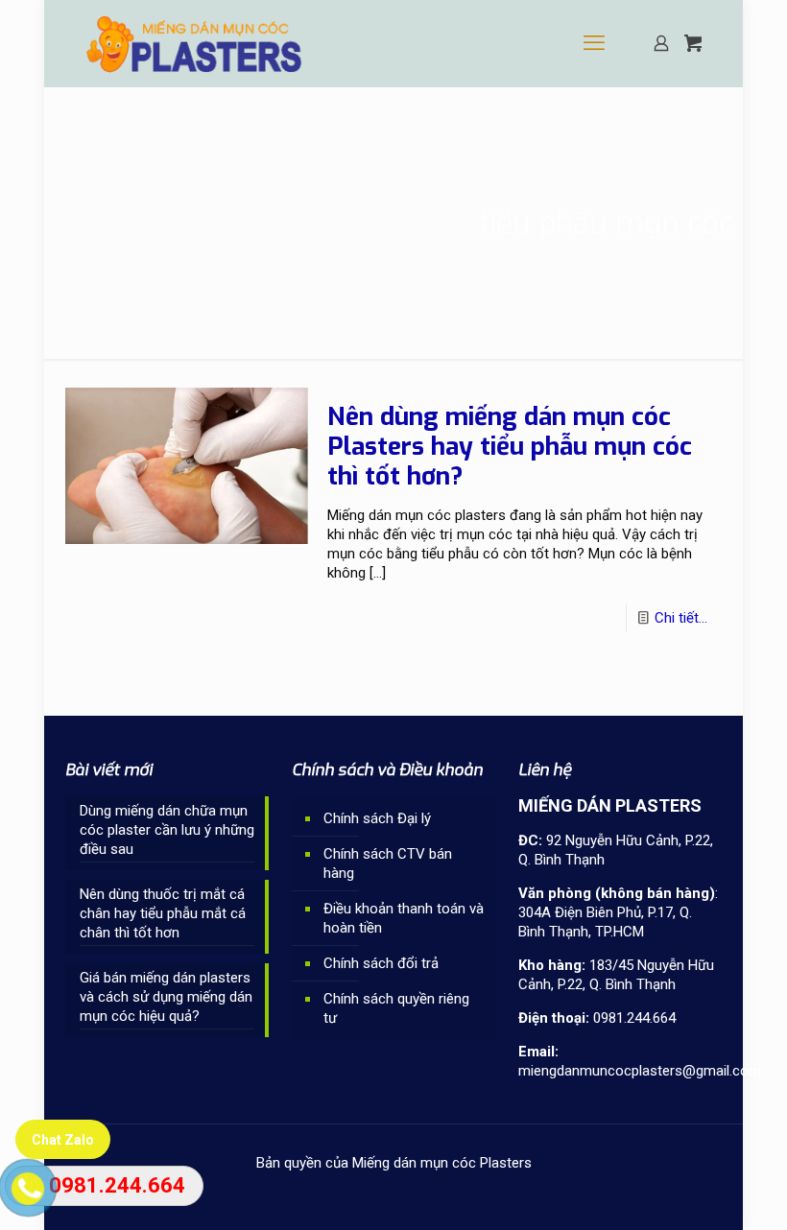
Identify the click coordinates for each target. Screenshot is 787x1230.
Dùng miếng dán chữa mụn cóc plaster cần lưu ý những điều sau (167, 830)
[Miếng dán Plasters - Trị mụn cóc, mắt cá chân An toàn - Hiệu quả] (194, 43)
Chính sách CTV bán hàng (387, 863)
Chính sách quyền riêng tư (396, 1008)
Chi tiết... (681, 618)
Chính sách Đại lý (377, 818)
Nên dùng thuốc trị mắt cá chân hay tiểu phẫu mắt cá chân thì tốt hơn (163, 913)
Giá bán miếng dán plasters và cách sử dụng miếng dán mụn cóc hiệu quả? (166, 997)
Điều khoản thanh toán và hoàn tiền (403, 918)
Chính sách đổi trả (381, 963)
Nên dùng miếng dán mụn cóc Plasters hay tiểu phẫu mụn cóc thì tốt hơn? (509, 446)
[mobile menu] (594, 43)
